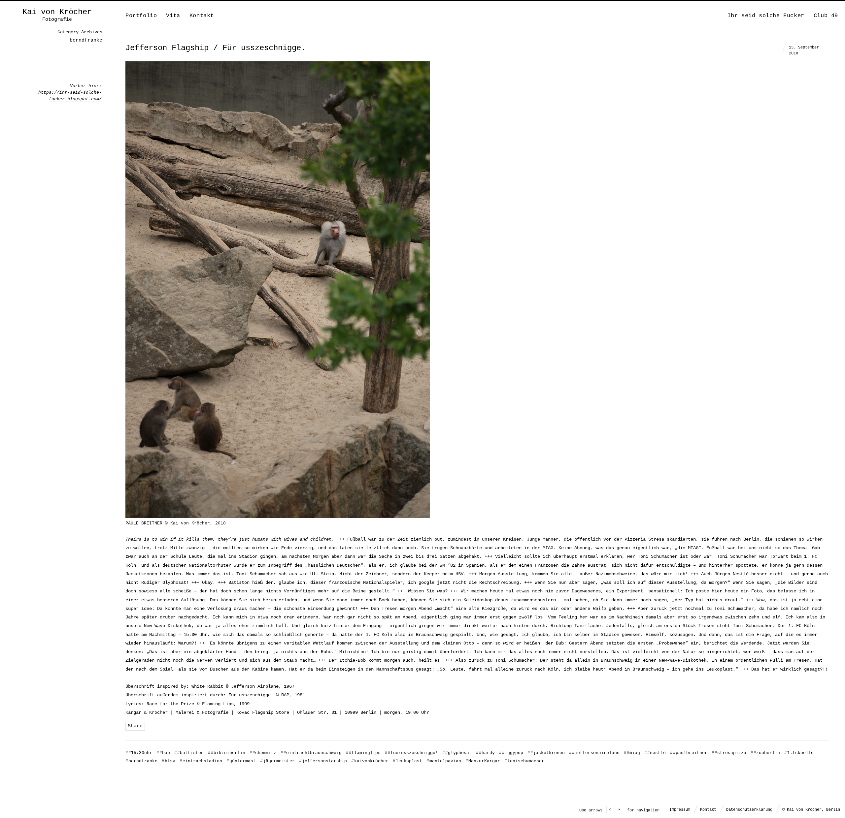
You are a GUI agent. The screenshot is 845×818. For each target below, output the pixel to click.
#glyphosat (457, 752)
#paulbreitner (688, 752)
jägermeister (277, 761)
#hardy (485, 752)
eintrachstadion (201, 761)
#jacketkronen (546, 752)
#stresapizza (729, 752)
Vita (173, 16)
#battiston (189, 752)
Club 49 (826, 16)
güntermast (241, 761)
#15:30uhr (138, 752)
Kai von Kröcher (57, 12)
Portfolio (141, 16)
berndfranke (141, 761)
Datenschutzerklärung (749, 809)
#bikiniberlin (226, 752)
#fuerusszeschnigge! (411, 752)
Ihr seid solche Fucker (765, 16)
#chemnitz (263, 752)
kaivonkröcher (370, 761)
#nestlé (655, 752)
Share (135, 726)
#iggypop (511, 752)
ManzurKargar (482, 761)
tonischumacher (524, 761)
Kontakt (201, 16)
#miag (632, 752)
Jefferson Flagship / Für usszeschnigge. (215, 48)
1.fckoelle (799, 752)
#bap (163, 752)
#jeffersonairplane (594, 752)
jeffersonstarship (323, 761)
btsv (168, 761)
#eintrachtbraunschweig (311, 752)
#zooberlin (765, 752)
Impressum (679, 809)
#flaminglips (363, 752)
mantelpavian (443, 761)
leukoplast (407, 761)
